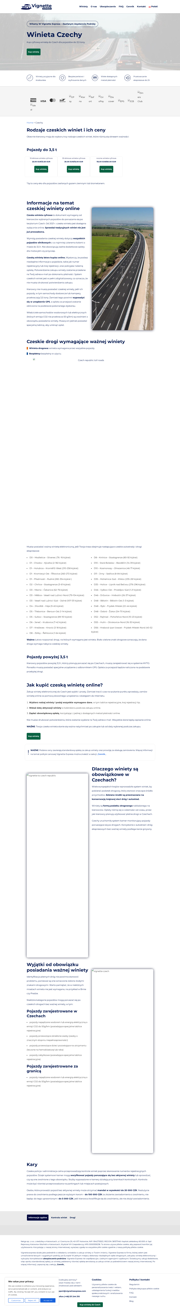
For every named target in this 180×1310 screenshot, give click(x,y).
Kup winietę (33, 52)
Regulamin (134, 1284)
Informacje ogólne (37, 1217)
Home (30, 122)
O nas (94, 6)
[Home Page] (37, 6)
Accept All (48, 1300)
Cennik (130, 6)
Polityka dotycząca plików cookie (144, 1288)
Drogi (72, 1217)
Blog (131, 1301)
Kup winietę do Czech (90, 1304)
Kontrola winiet (59, 1217)
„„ (101, 754)
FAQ (121, 6)
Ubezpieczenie (108, 6)
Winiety (83, 6)
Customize (16, 1300)
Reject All (32, 1300)
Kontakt (141, 6)
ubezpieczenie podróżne (54, 1258)
